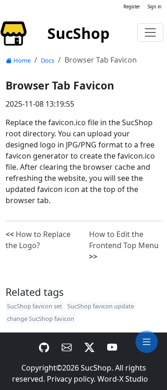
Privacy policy (70, 379)
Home (22, 60)
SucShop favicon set (34, 306)
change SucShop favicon (40, 318)
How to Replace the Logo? (38, 239)
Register (131, 7)
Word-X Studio (122, 379)
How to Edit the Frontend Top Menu (124, 245)
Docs (47, 60)
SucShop (96, 368)
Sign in (154, 7)
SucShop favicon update (100, 306)
